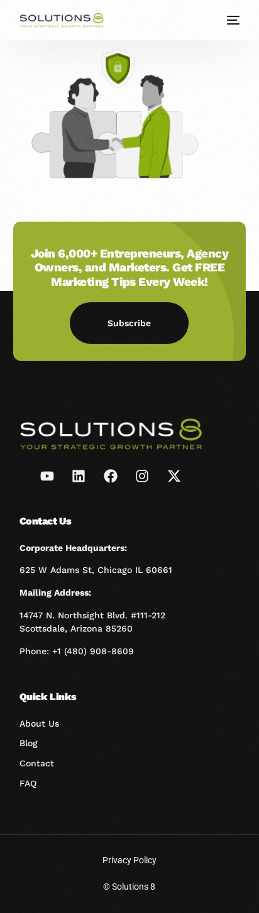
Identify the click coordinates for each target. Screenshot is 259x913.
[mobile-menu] (232, 20)
